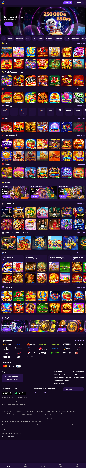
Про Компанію (58, 371)
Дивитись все (7, 260)
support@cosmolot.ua (12, 376)
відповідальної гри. (52, 418)
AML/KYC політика (78, 377)
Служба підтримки (78, 371)
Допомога (76, 374)
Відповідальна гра (59, 383)
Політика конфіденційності (61, 380)
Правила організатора (60, 374)
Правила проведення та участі (62, 377)
